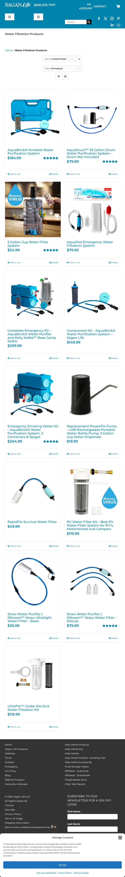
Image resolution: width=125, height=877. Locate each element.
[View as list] (65, 76)
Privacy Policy (65, 872)
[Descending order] (79, 59)
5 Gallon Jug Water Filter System (27, 244)
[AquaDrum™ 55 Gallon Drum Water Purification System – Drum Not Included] (92, 117)
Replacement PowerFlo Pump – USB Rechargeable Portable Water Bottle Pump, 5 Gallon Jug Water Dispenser (92, 431)
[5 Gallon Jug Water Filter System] (33, 209)
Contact (9, 805)
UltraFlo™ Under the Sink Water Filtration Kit (28, 708)
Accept (62, 865)
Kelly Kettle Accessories (78, 762)
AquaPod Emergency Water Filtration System (90, 244)
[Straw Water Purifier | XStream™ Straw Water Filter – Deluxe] (92, 581)
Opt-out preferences (46, 872)
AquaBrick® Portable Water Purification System (30, 151)
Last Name (74, 824)
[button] (120, 837)
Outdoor (10, 762)
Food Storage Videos (77, 766)
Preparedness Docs (76, 779)
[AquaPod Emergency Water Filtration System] (92, 209)
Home (8, 50)
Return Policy (12, 827)
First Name (74, 811)
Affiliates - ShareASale (77, 775)
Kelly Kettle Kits (74, 749)
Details (55, 174)
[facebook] (99, 18)
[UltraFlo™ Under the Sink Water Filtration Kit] (33, 673)
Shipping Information (17, 822)
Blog (7, 775)
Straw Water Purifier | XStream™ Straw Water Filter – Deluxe (92, 617)
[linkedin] (112, 25)
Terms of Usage (81, 872)
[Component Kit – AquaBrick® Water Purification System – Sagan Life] (92, 298)
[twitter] (105, 18)
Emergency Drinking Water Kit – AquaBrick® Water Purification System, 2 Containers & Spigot (32, 431)
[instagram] (112, 18)
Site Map (10, 809)
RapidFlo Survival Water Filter (32, 522)
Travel (8, 757)
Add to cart (15, 174)
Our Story (10, 771)
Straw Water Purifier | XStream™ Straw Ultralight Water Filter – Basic (29, 617)
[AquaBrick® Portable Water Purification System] (33, 117)
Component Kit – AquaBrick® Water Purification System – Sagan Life (91, 334)
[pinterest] (118, 18)
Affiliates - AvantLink (76, 771)
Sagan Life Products (16, 749)
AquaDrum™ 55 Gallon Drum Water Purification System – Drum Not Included (91, 153)
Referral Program (15, 779)
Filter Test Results (75, 784)
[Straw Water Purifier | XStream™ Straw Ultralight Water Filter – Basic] (33, 581)
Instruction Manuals (16, 784)
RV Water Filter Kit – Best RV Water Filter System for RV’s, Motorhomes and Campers (90, 525)
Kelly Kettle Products (77, 744)
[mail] (118, 25)
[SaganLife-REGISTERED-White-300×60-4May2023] (18, 4)
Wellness (10, 753)
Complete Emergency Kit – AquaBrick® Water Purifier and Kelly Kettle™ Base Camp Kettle (31, 336)
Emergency (11, 766)
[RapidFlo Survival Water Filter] (33, 489)
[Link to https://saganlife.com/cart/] (118, 6)
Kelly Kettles (72, 753)
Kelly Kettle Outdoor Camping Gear (85, 757)
